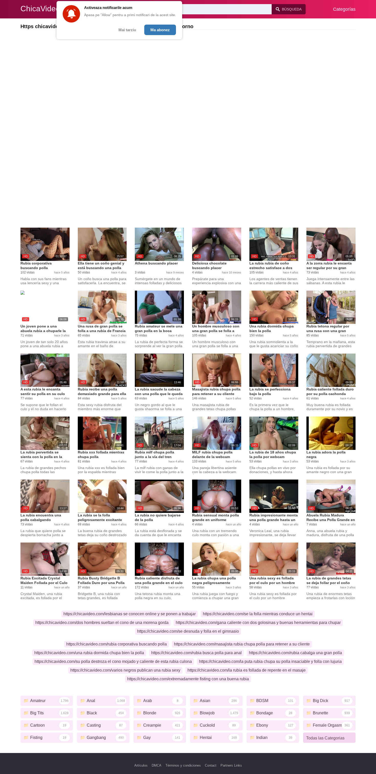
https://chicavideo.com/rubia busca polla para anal (196, 653)
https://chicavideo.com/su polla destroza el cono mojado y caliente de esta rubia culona (113, 661)
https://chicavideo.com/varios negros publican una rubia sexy (125, 670)
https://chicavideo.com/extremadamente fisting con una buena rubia (188, 679)
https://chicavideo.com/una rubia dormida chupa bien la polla (89, 653)
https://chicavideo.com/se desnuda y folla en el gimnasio (188, 631)
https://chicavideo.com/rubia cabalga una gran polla (295, 653)
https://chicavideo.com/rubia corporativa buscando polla (116, 644)
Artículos (141, 765)
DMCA (156, 765)
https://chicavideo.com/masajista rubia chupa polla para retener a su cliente (242, 644)
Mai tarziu (127, 30)
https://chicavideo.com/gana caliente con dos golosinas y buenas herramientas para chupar (258, 622)
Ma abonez (160, 30)
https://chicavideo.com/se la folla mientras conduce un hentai (258, 614)
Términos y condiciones (183, 765)
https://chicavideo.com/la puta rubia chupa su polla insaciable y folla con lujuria (270, 661)
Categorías (344, 9)
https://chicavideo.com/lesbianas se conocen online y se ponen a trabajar (129, 614)
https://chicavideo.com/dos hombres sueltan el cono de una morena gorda (102, 622)
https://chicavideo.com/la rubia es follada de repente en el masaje (246, 670)
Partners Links (231, 765)
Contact (210, 765)
